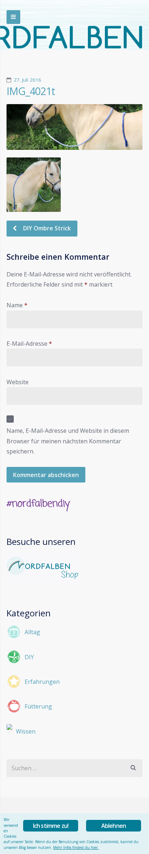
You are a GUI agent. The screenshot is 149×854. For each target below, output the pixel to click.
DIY (29, 657)
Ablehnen (113, 826)
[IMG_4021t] (74, 126)
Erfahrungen (42, 682)
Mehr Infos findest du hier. (76, 847)
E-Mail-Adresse (29, 344)
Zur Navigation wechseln (13, 17)
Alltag (32, 632)
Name (17, 305)
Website (18, 382)
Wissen (25, 731)
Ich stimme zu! (51, 826)
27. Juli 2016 (27, 80)
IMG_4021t (31, 91)
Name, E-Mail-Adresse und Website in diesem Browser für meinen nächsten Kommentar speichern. (68, 441)
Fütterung (38, 706)
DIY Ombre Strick (46, 228)
